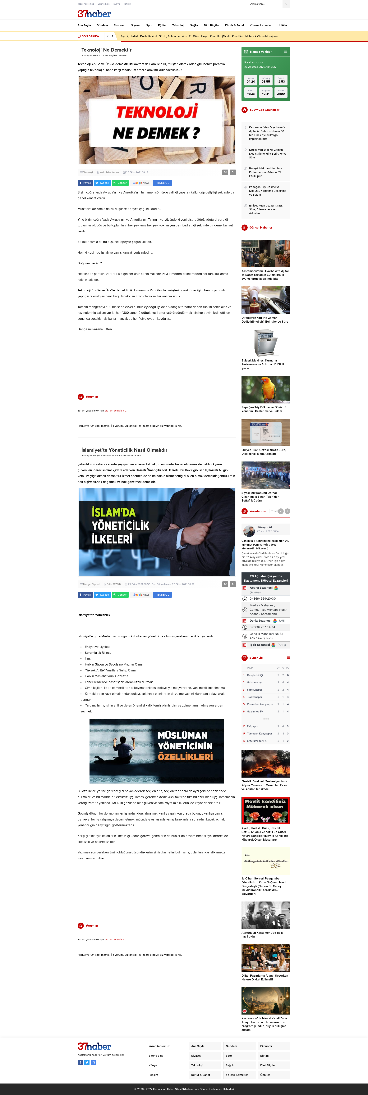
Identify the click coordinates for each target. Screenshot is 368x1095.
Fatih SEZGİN (114, 584)
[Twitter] (87, 1062)
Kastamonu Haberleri (221, 1089)
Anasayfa (86, 55)
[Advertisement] (64, 108)
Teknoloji (97, 55)
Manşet (96, 455)
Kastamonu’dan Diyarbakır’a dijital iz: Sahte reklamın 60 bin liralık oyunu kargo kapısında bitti (265, 275)
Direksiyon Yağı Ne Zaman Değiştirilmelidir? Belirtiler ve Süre (265, 320)
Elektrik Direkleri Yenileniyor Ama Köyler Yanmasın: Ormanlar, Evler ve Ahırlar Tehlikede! (264, 785)
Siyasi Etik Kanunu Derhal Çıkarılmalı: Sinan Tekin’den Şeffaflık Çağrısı (260, 496)
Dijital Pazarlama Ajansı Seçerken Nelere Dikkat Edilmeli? (265, 977)
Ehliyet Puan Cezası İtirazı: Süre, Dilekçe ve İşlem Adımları (264, 452)
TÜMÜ (274, 511)
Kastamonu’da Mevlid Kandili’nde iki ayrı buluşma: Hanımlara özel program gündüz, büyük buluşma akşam (264, 1024)
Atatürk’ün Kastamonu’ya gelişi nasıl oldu (263, 934)
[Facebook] (80, 1062)
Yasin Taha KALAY (109, 172)
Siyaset (96, 584)
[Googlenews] (93, 1062)
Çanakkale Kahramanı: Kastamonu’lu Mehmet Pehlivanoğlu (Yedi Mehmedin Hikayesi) (265, 544)
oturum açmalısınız (116, 410)
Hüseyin (266, 527)
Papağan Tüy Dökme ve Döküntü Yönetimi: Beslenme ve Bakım (264, 409)
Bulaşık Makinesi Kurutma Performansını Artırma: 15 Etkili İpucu (263, 364)
